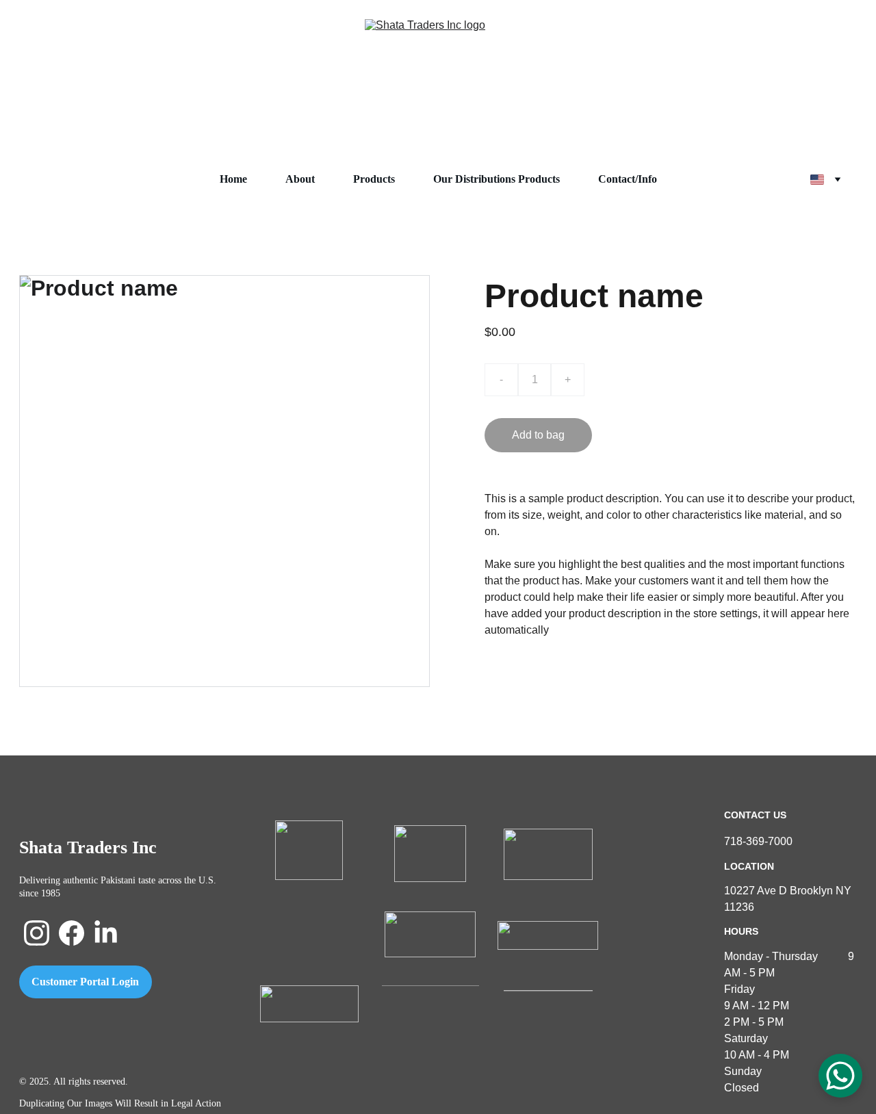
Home (233, 179)
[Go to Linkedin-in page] (105, 933)
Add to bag (538, 435)
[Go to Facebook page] (71, 933)
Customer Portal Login (85, 981)
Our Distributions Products (496, 179)
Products (374, 179)
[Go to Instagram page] (36, 933)
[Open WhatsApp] (840, 1076)
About (300, 179)
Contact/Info (627, 179)
